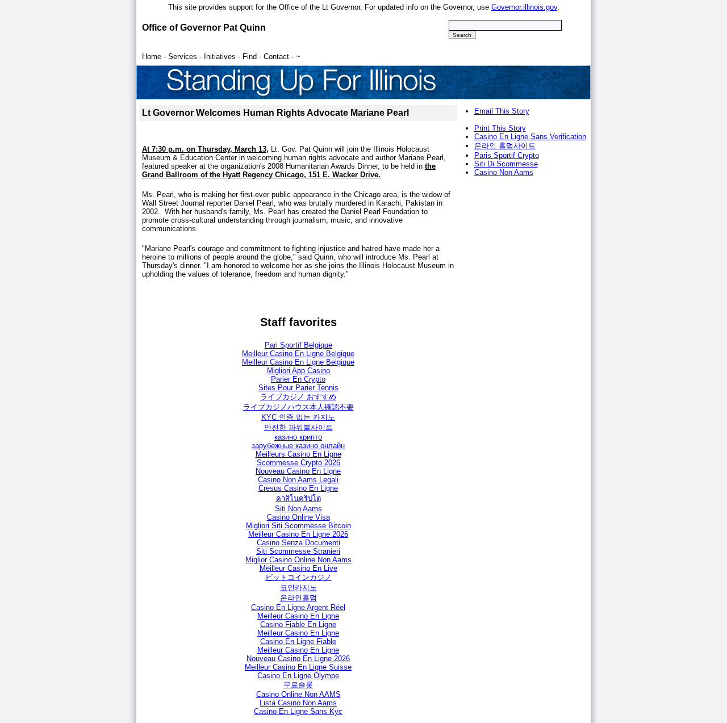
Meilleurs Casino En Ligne (298, 454)
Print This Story (500, 128)
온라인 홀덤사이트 (505, 145)
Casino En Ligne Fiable (298, 641)
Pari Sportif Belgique (298, 345)
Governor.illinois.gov (524, 7)
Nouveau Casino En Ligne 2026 (298, 658)
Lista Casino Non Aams (298, 703)
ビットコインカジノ (298, 577)
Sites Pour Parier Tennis (298, 387)
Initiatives (220, 56)
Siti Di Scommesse (506, 164)
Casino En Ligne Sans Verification (530, 136)
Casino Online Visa (298, 517)
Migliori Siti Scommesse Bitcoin (298, 525)
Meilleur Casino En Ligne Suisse (298, 667)
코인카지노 (298, 587)
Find (250, 56)
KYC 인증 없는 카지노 (298, 417)
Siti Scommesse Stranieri (298, 551)
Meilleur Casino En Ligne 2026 (298, 534)
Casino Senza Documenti (298, 542)
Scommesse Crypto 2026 (298, 462)
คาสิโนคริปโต (298, 498)
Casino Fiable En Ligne (298, 624)
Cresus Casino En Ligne (298, 488)
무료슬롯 (298, 684)
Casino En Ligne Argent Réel (298, 607)
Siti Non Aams (298, 508)
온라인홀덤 (298, 598)
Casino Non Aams (503, 172)
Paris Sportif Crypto (506, 155)
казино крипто (298, 437)
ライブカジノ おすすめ (298, 396)
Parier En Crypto (298, 379)
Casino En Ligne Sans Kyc (298, 711)
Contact (276, 56)
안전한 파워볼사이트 (298, 427)
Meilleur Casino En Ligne (298, 616)
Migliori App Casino (298, 370)
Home (151, 56)
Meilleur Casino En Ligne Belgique (298, 353)
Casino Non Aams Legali (298, 479)
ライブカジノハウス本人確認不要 (298, 407)
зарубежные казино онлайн (298, 445)
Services (182, 56)
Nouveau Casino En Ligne (298, 471)
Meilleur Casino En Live (298, 568)
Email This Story (501, 111)
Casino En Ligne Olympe (298, 675)
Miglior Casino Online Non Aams (298, 559)
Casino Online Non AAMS (298, 694)
